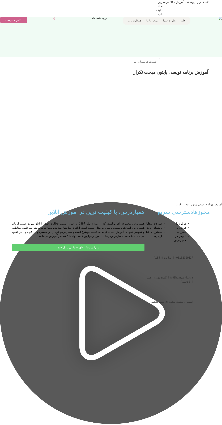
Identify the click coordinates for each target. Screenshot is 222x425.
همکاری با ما (134, 20)
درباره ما (181, 223)
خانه (183, 20)
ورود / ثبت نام (99, 17)
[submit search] (66, 62)
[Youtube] (140, 258)
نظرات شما (169, 20)
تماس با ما (152, 20)
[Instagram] (130, 258)
